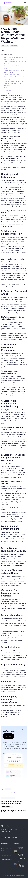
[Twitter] (6, 837)
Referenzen (7, 90)
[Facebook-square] (2, 837)
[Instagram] (9, 837)
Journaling (8, 789)
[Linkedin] (19, 837)
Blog (4, 850)
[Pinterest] (12, 837)
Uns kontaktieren (7, 848)
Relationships (21, 858)
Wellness (20, 847)
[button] (25, 3)
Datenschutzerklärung (6, 855)
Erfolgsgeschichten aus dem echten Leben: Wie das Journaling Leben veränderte (14, 83)
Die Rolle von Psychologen (11, 74)
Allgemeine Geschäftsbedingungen (6, 858)
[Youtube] (16, 837)
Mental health (14, 45)
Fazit (5, 88)
